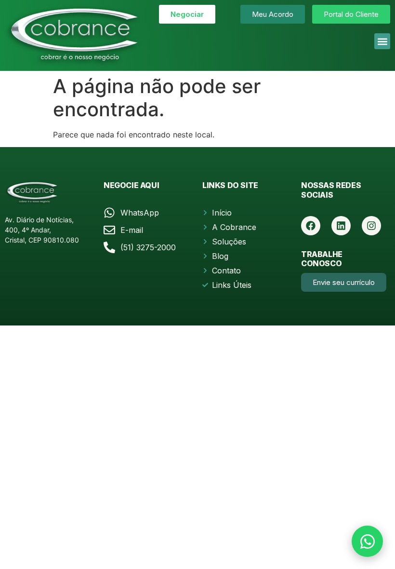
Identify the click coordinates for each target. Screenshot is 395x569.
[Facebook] (310, 225)
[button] (382, 41)
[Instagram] (371, 225)
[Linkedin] (341, 225)
